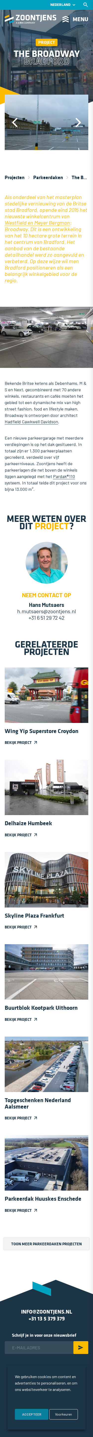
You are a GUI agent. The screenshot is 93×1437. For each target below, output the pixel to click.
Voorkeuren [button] (63, 1414)
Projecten (15, 177)
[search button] (85, 4)
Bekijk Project (18, 742)
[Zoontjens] (30, 19)
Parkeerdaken (48, 177)
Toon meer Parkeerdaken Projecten (46, 1244)
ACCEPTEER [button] (31, 1414)
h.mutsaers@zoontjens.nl (46, 611)
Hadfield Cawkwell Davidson (31, 421)
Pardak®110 (64, 476)
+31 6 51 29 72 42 (46, 617)
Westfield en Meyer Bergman (37, 222)
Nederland (60, 5)
